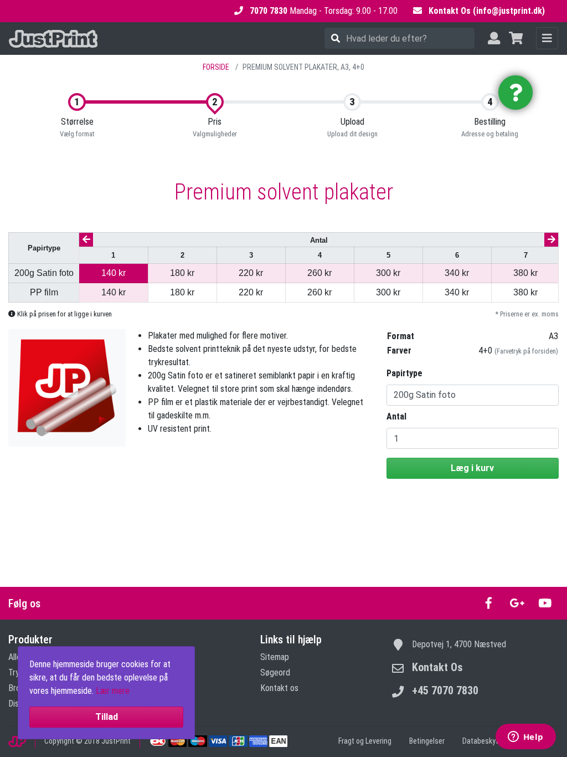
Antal (396, 416)
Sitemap (274, 657)
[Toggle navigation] (547, 38)
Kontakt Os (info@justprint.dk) (487, 11)
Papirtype (404, 373)
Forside (216, 67)
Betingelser (427, 740)
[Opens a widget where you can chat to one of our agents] (525, 737)
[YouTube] (544, 603)
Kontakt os (279, 688)
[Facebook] (489, 603)
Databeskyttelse (488, 740)
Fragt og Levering (364, 740)
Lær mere (113, 691)
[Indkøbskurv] (515, 38)
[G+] (517, 603)
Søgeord (275, 672)
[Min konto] (493, 38)
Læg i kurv (472, 468)
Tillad (106, 717)
